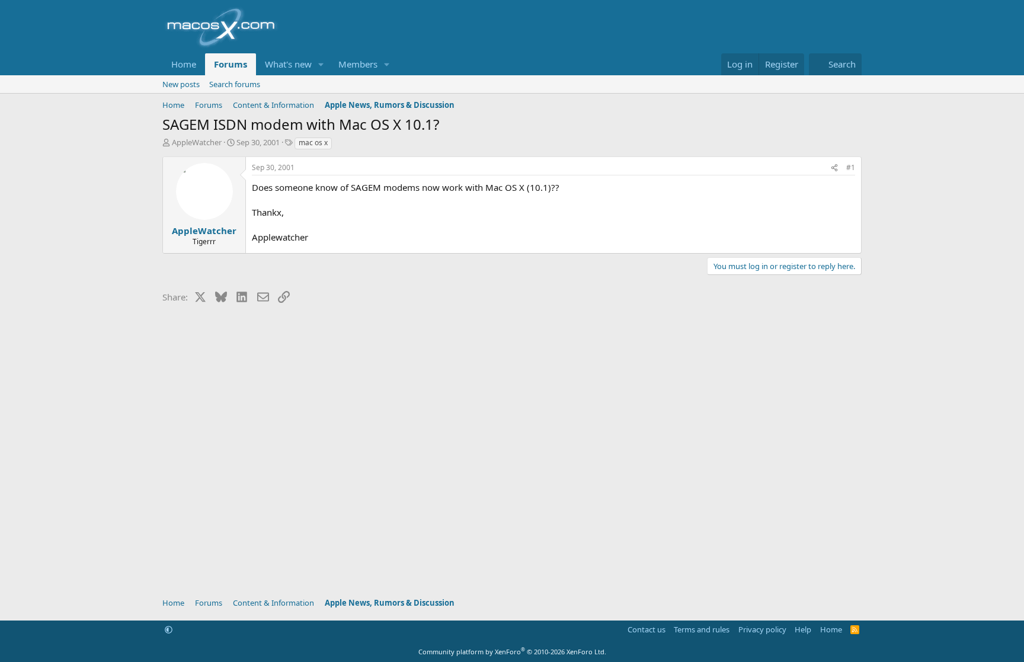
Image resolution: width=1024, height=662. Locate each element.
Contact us (646, 629)
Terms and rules (701, 629)
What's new (288, 64)
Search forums (234, 84)
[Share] (834, 168)
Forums (230, 64)
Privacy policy (762, 629)
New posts (181, 84)
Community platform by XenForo (512, 651)
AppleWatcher (197, 142)
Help (803, 629)
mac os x (313, 142)
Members (357, 64)
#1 (850, 167)
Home (183, 64)
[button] (321, 64)
